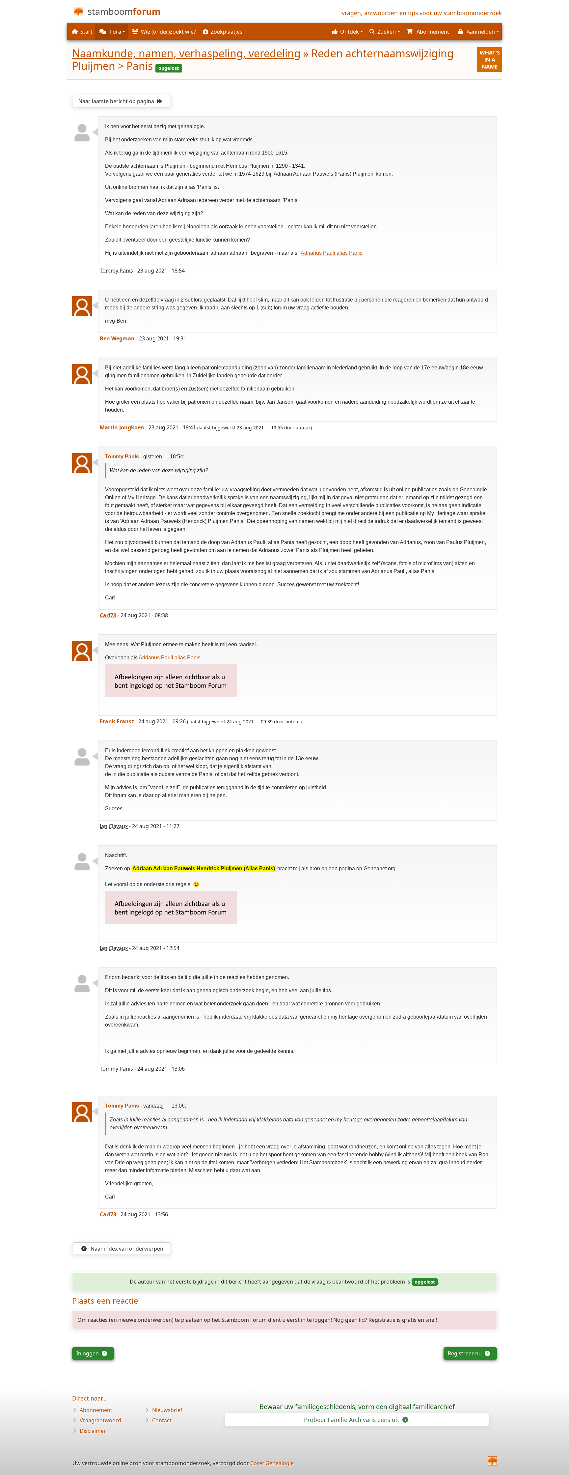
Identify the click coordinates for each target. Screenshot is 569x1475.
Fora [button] (115, 31)
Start (86, 31)
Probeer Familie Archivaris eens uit (352, 1420)
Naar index (126, 1248)
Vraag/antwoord (100, 1420)
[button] (347, 32)
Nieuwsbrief (167, 1410)
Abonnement (96, 1410)
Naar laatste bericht (116, 101)
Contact (162, 1420)
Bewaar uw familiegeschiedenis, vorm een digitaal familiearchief (357, 1406)
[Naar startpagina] (492, 1460)
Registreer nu (465, 1353)
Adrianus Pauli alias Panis (332, 253)
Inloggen (88, 1353)
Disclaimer (93, 1430)
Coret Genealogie (272, 1463)
